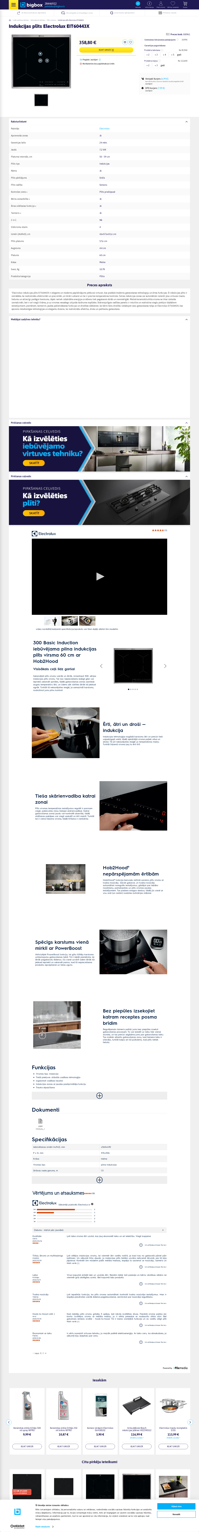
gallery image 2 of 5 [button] (130, 689)
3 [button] (43, 1353)
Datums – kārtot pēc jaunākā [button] (48, 1230)
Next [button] (165, 665)
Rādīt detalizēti (42, 1527)
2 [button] (42, 1353)
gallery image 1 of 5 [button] (128, 689)
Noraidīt (176, 1514)
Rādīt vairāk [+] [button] (73, 1263)
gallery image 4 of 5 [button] (135, 689)
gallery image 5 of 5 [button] (137, 689)
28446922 (51, 3)
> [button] (45, 1353)
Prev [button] (102, 665)
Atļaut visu (176, 1506)
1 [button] (40, 1353)
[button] (40, 53)
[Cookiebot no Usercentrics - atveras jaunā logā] (17, 1527)
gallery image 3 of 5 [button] (133, 689)
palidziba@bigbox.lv (55, 6)
